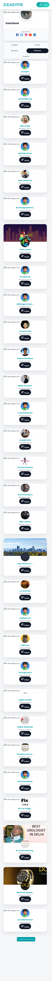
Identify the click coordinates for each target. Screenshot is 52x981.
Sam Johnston (25, 180)
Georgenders (25, 672)
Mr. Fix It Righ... (25, 808)
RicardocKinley (25, 781)
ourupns (25, 71)
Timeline (14, 45)
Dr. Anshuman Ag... (25, 850)
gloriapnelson (25, 153)
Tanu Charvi (25, 249)
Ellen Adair (25, 126)
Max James (25, 521)
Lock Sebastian (25, 413)
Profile (37, 45)
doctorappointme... (25, 207)
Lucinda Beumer (25, 919)
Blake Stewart (25, 385)
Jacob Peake (25, 331)
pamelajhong (25, 99)
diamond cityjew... (25, 892)
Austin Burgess (25, 494)
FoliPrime (25, 645)
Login (43, 4)
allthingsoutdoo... (25, 304)
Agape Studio (25, 700)
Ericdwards (25, 277)
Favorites (14, 51)
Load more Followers (26, 939)
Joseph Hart (25, 440)
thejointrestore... (25, 754)
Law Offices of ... (25, 563)
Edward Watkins (25, 358)
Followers (37, 51)
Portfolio (26, 56)
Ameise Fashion (25, 467)
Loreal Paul (25, 591)
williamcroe (25, 618)
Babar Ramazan (25, 727)
